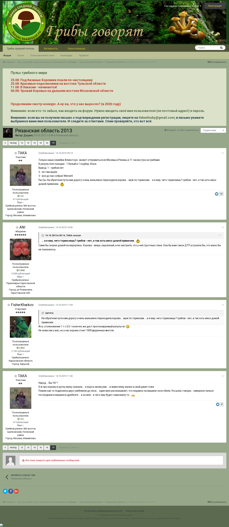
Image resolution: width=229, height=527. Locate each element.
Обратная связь (135, 510)
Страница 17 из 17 (68, 143)
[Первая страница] (5, 143)
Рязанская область (67, 135)
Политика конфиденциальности (103, 510)
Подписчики (209, 130)
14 (34, 143)
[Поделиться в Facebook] (10, 491)
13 (28, 143)
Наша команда (76, 48)
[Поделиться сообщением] (223, 153)
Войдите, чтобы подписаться (183, 130)
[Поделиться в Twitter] (5, 491)
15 (41, 143)
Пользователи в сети (42, 55)
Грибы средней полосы (20, 48)
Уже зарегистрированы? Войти (182, 6)
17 (53, 143)
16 (47, 143)
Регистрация (215, 5)
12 (22, 143)
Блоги (21, 55)
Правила (84, 55)
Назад (13, 143)
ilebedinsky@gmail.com (156, 117)
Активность (51, 48)
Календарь (66, 55)
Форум (7, 55)
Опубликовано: (55, 153)
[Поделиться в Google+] (16, 491)
